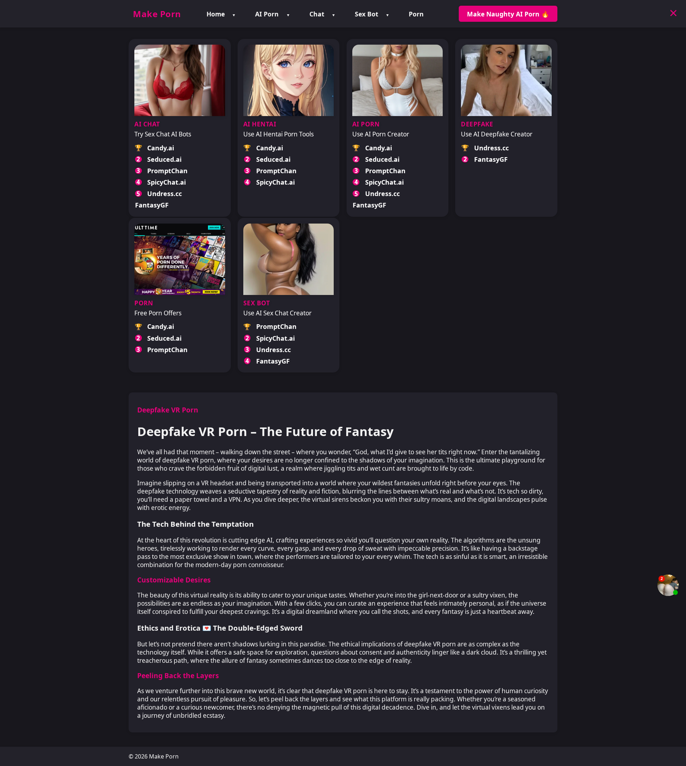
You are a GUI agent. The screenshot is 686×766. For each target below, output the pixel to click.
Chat (316, 14)
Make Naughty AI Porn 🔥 (508, 14)
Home (216, 14)
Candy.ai (160, 148)
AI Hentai (260, 124)
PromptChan (167, 170)
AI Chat (147, 124)
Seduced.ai (164, 159)
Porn (416, 14)
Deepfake (477, 124)
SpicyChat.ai (166, 182)
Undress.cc (164, 193)
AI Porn (267, 14)
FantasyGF (152, 205)
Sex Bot (366, 14)
